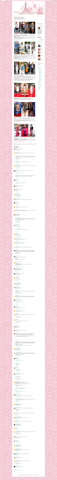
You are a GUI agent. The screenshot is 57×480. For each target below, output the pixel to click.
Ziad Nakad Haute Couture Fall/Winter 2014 (41, 59)
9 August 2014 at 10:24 (17, 204)
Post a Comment (16, 468)
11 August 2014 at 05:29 (17, 438)
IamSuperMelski (16, 198)
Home (25, 469)
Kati (15, 188)
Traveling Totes (39, 68)
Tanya (15, 155)
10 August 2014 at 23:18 (17, 418)
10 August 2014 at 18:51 (17, 392)
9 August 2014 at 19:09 (17, 293)
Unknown (16, 313)
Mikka (15, 420)
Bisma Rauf (16, 224)
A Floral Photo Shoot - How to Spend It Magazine (40, 72)
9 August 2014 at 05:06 (17, 159)
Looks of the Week (18, 144)
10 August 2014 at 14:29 (17, 374)
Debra (16, 249)
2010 (38, 89)
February (39, 85)
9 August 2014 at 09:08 (17, 183)
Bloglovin (20, 172)
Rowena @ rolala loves (17, 398)
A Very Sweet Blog (17, 310)
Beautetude (16, 162)
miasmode (16, 209)
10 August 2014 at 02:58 (17, 339)
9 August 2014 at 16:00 (17, 244)
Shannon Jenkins (17, 407)
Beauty (16, 246)
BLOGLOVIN (21, 391)
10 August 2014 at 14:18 (17, 371)
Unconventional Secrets (17, 444)
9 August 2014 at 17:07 (17, 275)
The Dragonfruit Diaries (17, 167)
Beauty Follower (16, 193)
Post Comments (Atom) (18, 470)
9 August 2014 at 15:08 (17, 231)
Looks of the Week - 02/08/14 (40, 80)
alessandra (16, 403)
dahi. (15, 329)
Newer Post (15, 469)
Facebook (22, 172)
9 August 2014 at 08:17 (17, 177)
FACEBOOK (24, 391)
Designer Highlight (17, 450)
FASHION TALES (16, 448)
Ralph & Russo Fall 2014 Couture (40, 78)
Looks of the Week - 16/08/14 (40, 69)
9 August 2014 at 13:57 (17, 222)
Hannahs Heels (16, 299)
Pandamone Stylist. (17, 237)
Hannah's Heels (17, 303)
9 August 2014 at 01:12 (17, 150)
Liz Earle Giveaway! (22, 243)
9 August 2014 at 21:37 (17, 308)
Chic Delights (16, 152)
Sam (41, 26)
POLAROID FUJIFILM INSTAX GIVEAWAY (19, 360)
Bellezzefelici (16, 381)
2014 (38, 67)
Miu (15, 465)
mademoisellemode (17, 376)
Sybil (15, 440)
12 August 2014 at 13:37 (17, 458)
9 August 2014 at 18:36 (17, 288)
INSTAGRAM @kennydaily (17, 391)
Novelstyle (16, 181)
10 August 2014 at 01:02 (17, 317)
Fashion (16, 144)
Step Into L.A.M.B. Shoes (40, 77)
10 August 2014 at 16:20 (17, 379)
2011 (38, 88)
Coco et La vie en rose (17, 172)
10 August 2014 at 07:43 (17, 350)
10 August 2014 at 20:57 (17, 401)
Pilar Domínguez (16, 295)
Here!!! (20, 226)
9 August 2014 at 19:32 (17, 297)
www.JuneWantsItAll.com (17, 203)
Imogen (16, 185)
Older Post (35, 469)
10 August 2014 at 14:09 (17, 365)
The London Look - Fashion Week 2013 (41, 46)
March (39, 84)
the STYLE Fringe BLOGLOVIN (18, 369)
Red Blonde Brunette (41, 52)
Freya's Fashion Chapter (17, 243)
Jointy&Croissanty (17, 416)
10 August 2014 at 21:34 (17, 405)
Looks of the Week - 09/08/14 (40, 75)
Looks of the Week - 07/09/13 (42, 55)
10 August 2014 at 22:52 (17, 410)
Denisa (16, 286)
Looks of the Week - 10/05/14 (42, 49)
